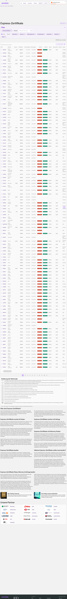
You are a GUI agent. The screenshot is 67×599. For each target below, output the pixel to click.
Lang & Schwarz (56, 512)
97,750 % (39, 174)
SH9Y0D (4, 149)
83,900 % (39, 302)
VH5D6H (4, 214)
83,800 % (45, 143)
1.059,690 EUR (39, 296)
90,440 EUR (45, 286)
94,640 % (39, 103)
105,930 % (45, 268)
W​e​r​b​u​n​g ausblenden (42, 13)
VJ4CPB (4, 96)
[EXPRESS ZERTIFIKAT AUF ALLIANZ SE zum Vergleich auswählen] (2, 155)
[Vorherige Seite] (20, 375)
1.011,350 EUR (39, 357)
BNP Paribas (12, 506)
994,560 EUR (40, 56)
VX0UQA (4, 152)
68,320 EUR (40, 230)
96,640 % (45, 103)
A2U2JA (4, 217)
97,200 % (45, 220)
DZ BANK (55, 506)
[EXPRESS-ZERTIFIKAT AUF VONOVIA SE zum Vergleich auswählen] (2, 241)
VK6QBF (4, 284)
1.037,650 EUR (39, 244)
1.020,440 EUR (39, 367)
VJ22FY (4, 220)
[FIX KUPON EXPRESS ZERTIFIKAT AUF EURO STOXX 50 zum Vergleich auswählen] (2, 367)
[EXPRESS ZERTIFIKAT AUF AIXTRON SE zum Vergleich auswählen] (2, 265)
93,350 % (39, 123)
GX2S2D (4, 73)
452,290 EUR (45, 155)
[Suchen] (46, 3)
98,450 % (39, 183)
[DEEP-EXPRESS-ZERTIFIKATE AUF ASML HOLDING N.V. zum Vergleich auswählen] (2, 250)
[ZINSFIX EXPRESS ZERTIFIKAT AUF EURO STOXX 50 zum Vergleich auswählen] (2, 49)
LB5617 (4, 344)
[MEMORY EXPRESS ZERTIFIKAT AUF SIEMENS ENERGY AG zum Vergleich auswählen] (2, 137)
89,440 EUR (40, 286)
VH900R (4, 66)
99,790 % (39, 86)
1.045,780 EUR (39, 233)
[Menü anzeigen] (21, 3)
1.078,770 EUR (45, 299)
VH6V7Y (4, 186)
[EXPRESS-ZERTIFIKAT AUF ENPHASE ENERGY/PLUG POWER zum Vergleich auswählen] (2, 237)
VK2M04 (4, 227)
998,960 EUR (40, 83)
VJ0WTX (4, 183)
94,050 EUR (40, 108)
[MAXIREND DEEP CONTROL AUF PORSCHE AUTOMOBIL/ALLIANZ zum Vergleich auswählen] (2, 286)
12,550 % (45, 73)
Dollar (40, 598)
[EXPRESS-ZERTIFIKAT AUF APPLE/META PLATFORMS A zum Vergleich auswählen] (2, 190)
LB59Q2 (4, 274)
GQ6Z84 (4, 247)
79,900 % (39, 114)
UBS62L (4, 268)
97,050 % (39, 205)
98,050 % (45, 205)
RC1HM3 (4, 190)
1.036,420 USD (45, 99)
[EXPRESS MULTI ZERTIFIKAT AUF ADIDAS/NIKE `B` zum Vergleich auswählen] (2, 197)
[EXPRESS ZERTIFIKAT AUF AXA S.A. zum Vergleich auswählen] (2, 259)
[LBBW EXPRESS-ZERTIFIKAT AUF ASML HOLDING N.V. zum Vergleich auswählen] (2, 233)
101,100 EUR (40, 80)
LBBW (11, 516)
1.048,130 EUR (45, 244)
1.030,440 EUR (45, 367)
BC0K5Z (4, 177)
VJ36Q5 (4, 205)
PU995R (4, 83)
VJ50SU (4, 262)
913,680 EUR (45, 152)
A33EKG (4, 208)
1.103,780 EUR (39, 262)
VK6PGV (4, 114)
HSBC (33, 509)
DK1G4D (4, 281)
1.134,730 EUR (39, 166)
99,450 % (45, 183)
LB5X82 (4, 350)
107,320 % (45, 315)
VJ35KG (4, 130)
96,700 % (39, 133)
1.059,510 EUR (39, 341)
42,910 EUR (40, 208)
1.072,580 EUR (39, 250)
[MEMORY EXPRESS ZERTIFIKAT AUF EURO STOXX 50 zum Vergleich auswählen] (2, 364)
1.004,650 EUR (45, 140)
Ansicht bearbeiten (60, 44)
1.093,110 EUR (39, 309)
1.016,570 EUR (45, 247)
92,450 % (45, 241)
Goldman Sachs (13, 509)
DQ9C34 (4, 49)
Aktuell (24, 3)
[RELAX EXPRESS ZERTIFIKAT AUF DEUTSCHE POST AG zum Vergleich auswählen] (2, 127)
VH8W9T (4, 140)
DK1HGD (4, 259)
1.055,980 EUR (45, 281)
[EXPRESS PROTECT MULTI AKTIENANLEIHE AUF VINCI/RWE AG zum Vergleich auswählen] (2, 205)
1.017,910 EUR (45, 130)
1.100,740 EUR (45, 289)
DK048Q (4, 155)
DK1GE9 (4, 265)
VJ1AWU (4, 199)
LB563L (4, 338)
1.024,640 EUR (39, 363)
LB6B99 (4, 354)
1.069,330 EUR (45, 271)
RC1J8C (4, 170)
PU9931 (4, 254)
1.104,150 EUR (45, 309)
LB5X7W (4, 293)
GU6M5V (4, 241)
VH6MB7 (4, 166)
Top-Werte (49, 598)
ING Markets (12, 512)
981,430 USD (40, 211)
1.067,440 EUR (39, 360)
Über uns (60, 598)
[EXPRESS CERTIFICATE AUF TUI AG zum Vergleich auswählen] (2, 230)
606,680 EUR (40, 127)
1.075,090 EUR (45, 265)
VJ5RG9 (4, 133)
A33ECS (4, 257)
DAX (32, 598)
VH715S (4, 143)
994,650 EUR (40, 140)
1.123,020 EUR (45, 322)
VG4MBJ (4, 90)
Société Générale (57, 516)
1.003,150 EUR (45, 227)
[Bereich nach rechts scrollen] (64, 207)
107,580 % (45, 190)
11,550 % (39, 73)
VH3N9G (4, 117)
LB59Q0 (4, 309)
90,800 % (39, 202)
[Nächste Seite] (47, 375)
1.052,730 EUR (45, 259)
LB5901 (4, 306)
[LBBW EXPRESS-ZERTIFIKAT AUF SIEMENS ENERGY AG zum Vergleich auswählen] (2, 289)
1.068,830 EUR (45, 354)
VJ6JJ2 (4, 211)
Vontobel (55, 519)
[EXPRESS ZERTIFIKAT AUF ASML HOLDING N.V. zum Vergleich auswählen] (2, 268)
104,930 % (39, 268)
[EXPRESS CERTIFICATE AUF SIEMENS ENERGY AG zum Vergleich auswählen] (2, 312)
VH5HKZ (4, 146)
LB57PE (4, 244)
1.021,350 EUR (45, 357)
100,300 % (39, 111)
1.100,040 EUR (39, 278)
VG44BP (4, 80)
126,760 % (45, 224)
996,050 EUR (40, 90)
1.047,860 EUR (39, 350)
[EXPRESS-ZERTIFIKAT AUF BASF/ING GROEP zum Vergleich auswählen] (2, 149)
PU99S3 (4, 367)
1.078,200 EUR (45, 334)
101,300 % (45, 111)
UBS (11, 519)
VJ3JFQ (4, 180)
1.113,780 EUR (45, 262)
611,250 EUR (45, 127)
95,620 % (45, 120)
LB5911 (4, 233)
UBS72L (4, 315)
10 (44, 375)
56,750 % (39, 63)
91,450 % (39, 241)
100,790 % (45, 86)
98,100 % (45, 133)
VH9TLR (4, 111)
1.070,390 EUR (45, 296)
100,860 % (45, 174)
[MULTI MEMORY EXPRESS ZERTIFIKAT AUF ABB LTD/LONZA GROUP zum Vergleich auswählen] (2, 80)
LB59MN (4, 331)
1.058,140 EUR (39, 354)
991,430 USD (45, 211)
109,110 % (39, 170)
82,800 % (39, 143)
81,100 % (45, 114)
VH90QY (4, 174)
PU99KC (4, 197)
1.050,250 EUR (45, 69)
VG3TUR (4, 63)
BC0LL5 (4, 69)
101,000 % (45, 117)
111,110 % (45, 170)
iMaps (55, 509)
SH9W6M (4, 108)
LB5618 (4, 341)
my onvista (30, 3)
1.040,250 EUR (39, 69)
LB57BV (4, 278)
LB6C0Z (4, 360)
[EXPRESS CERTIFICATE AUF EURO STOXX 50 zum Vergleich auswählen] (2, 357)
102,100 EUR (45, 80)
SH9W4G (4, 53)
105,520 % (39, 254)
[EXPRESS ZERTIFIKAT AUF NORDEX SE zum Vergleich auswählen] (2, 335)
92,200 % (45, 202)
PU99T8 (4, 363)
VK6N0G (4, 202)
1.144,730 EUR (45, 166)
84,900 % (45, 302)
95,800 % (39, 220)
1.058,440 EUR (45, 350)
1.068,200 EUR (39, 334)
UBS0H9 (4, 357)
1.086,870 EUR (39, 331)
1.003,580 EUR (39, 49)
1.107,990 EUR (39, 312)
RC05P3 (4, 237)
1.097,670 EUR (39, 344)
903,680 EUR (40, 152)
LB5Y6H (4, 289)
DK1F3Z (4, 328)
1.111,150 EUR (45, 278)
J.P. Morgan (34, 512)
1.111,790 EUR (39, 322)
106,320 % (39, 315)
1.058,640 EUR (39, 271)
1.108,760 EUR (45, 344)
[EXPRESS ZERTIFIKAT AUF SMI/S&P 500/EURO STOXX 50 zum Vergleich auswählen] (2, 217)
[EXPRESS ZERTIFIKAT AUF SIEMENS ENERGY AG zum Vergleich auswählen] (2, 315)
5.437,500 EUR (39, 66)
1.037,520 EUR (39, 186)
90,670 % (39, 60)
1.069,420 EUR (39, 328)
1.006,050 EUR (45, 90)
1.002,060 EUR (39, 146)
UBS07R (4, 230)
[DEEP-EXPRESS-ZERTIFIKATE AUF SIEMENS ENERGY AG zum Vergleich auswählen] (2, 293)
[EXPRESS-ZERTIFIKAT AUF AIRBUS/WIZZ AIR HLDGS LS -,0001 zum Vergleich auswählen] (2, 77)
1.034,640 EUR (45, 363)
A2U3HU (4, 127)
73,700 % (39, 214)
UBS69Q (4, 136)
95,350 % (45, 123)
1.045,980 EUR (39, 281)
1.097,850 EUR (45, 331)
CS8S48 (4, 325)
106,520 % (45, 254)
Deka (33, 506)
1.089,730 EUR (39, 289)
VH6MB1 (4, 60)
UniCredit (33, 519)
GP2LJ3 (4, 86)
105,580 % (39, 190)
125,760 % (39, 224)
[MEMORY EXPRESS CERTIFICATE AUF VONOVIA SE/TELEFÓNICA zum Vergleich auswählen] (2, 108)
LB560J (4, 271)
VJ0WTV (4, 161)
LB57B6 (4, 347)
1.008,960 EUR (45, 83)
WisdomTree (12, 522)
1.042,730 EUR (39, 259)
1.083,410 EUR (45, 250)
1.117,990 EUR (45, 312)
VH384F (4, 302)
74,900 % (45, 214)
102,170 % (39, 96)
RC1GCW (4, 77)
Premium (35, 3)
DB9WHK (4, 319)
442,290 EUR (40, 155)
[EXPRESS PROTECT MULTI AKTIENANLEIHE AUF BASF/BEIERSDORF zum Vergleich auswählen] (2, 183)
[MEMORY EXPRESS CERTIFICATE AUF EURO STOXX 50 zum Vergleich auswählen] (2, 53)
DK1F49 (4, 334)
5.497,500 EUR (45, 66)
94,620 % (39, 120)
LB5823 (4, 299)
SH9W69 (4, 56)
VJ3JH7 (4, 93)
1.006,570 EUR (39, 247)
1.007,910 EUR (39, 130)
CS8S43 (4, 158)
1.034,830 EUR (45, 180)
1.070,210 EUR (45, 341)
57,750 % (45, 63)
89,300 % (45, 93)
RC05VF (4, 103)
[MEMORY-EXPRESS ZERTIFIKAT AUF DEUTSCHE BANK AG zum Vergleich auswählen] (2, 177)
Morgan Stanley (35, 516)
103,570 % (45, 96)
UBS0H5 (4, 312)
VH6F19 (4, 194)
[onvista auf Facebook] (14, 598)
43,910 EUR (45, 208)
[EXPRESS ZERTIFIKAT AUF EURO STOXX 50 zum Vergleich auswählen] (2, 70)
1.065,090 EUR (39, 265)
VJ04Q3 (4, 164)
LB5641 (4, 322)
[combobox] (25, 31)
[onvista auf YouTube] (16, 598)
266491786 (5, 224)
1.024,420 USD (39, 99)
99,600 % (39, 117)
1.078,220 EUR (45, 360)
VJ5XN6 (4, 120)
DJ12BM (4, 286)
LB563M (4, 250)
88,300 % (39, 93)
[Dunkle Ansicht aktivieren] (6, 0)
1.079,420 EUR (45, 328)
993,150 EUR (40, 227)
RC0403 (4, 123)
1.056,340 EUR (45, 233)
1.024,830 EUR (39, 180)
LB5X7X (4, 296)
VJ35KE (4, 99)
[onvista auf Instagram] (18, 598)
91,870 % (45, 60)
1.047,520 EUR (45, 186)
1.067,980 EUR (39, 299)
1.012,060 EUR (45, 146)
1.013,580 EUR (45, 49)
